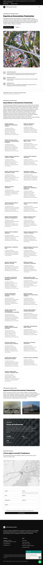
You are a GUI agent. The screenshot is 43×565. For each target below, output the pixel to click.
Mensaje (6, 504)
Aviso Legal (24, 540)
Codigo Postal (7, 500)
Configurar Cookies (25, 547)
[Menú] (39, 7)
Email (6, 495)
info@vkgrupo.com (6, 545)
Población (24, 500)
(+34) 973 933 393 (6, 543)
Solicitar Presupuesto (8, 27)
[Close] (40, 551)
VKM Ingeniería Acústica (11, 6)
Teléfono (24, 495)
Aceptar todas (5, 3)
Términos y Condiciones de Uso (28, 510)
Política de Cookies (25, 542)
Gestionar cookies (14, 3)
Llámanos (17, 27)
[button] (21, 473)
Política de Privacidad (17, 510)
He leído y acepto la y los (20, 510)
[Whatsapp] (39, 561)
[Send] (40, 558)
